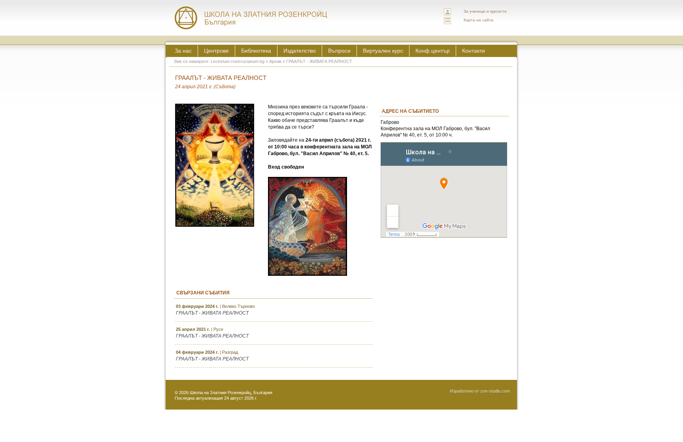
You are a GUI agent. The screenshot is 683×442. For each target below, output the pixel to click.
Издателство (299, 50)
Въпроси (339, 50)
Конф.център (432, 50)
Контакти (473, 50)
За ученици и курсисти (485, 11)
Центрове (216, 50)
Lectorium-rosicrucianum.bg (237, 61)
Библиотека (256, 50)
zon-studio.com (495, 391)
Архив (275, 61)
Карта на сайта (478, 20)
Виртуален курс (383, 50)
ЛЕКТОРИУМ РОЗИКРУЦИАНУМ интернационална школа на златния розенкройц (251, 17)
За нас (183, 50)
